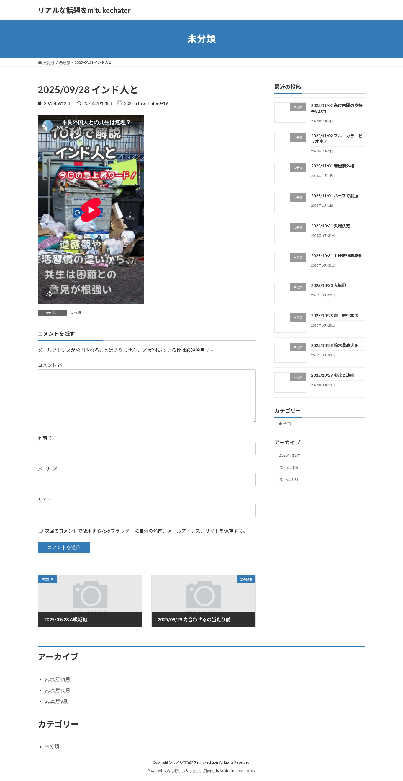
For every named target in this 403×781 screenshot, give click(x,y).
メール (48, 469)
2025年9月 (289, 479)
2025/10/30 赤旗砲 (328, 285)
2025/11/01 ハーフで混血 (334, 195)
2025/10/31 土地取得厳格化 (337, 255)
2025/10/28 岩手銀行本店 (334, 315)
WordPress (176, 770)
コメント (50, 365)
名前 (45, 438)
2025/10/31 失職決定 (330, 225)
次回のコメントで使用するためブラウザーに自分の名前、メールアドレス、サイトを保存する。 (146, 531)
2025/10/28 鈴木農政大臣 (334, 345)
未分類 (75, 313)
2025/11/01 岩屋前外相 (332, 165)
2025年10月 (290, 467)
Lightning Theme (202, 770)
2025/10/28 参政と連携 (332, 375)
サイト (45, 500)
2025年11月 (290, 455)
